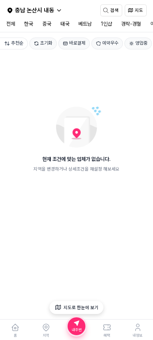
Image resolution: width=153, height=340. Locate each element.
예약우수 (110, 43)
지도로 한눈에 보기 (81, 307)
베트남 (85, 24)
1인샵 (106, 24)
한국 (28, 24)
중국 (46, 24)
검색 (114, 10)
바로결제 (77, 43)
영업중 (141, 43)
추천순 (17, 43)
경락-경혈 (131, 24)
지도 (139, 10)
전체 (10, 24)
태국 (65, 24)
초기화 (46, 43)
